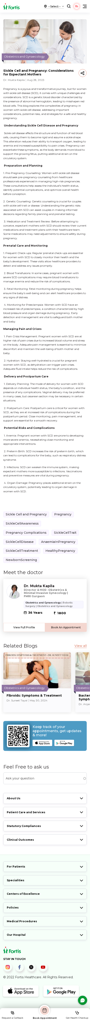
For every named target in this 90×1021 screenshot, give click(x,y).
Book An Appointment (66, 627)
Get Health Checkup (77, 1017)
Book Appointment (45, 1018)
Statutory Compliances (24, 826)
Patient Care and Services (26, 812)
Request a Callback (12, 1017)
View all (80, 646)
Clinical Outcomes (20, 839)
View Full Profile (24, 627)
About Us (13, 798)
